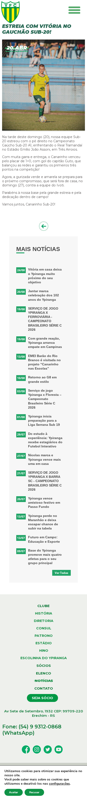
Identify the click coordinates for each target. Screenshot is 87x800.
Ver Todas (61, 573)
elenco (43, 673)
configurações (59, 784)
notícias (43, 680)
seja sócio (42, 698)
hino (43, 650)
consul (43, 628)
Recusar (34, 792)
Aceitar (13, 792)
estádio (43, 643)
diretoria (43, 621)
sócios (43, 665)
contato (43, 688)
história (43, 613)
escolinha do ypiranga (43, 658)
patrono (44, 636)
